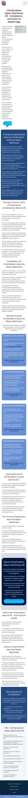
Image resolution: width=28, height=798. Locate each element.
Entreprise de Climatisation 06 (14, 784)
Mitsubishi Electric (20, 708)
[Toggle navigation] (25, 3)
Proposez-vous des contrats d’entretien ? (11, 748)
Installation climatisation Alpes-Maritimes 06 (14, 361)
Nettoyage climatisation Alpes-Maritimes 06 (14, 463)
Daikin (12, 708)
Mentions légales (14, 786)
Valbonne (6, 666)
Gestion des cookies (14, 789)
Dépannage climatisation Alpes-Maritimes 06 (14, 430)
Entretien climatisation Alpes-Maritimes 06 (14, 394)
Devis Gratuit (7, 796)
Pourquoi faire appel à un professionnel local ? (10, 775)
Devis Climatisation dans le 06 (14, 601)
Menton (9, 668)
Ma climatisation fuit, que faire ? (12, 756)
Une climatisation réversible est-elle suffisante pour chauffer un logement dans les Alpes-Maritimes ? (13, 742)
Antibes (12, 664)
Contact (14, 792)
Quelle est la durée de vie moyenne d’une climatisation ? (12, 762)
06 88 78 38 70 (8, 124)
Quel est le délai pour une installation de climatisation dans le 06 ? (13, 736)
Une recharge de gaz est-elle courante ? (11, 771)
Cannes (7, 664)
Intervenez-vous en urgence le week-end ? (11, 752)
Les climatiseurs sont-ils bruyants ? (13, 759)
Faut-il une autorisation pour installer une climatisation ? (11, 766)
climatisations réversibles (14, 347)
